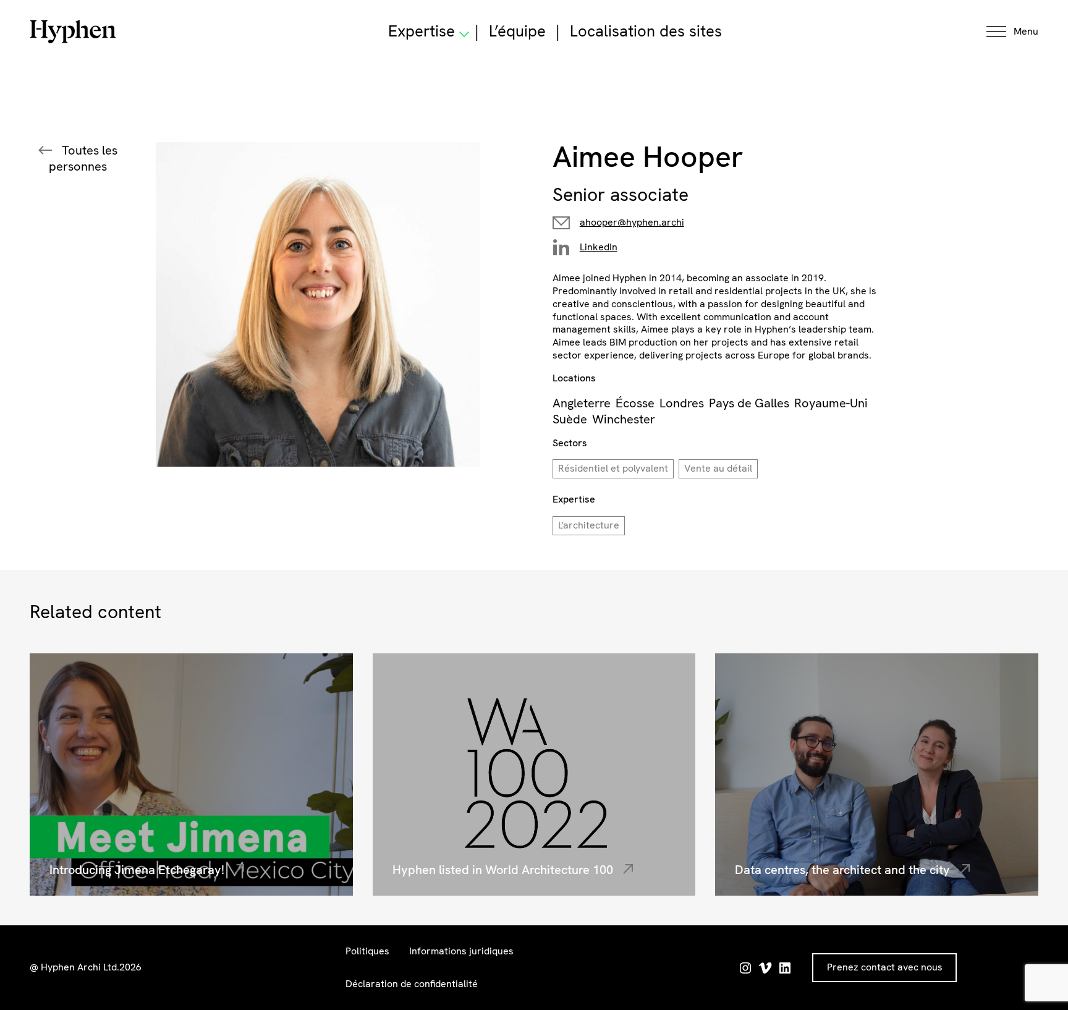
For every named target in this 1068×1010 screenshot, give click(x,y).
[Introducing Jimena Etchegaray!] (191, 774)
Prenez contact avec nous (885, 967)
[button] (1012, 31)
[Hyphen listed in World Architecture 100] (534, 774)
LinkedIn (598, 246)
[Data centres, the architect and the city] (876, 774)
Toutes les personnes (83, 158)
